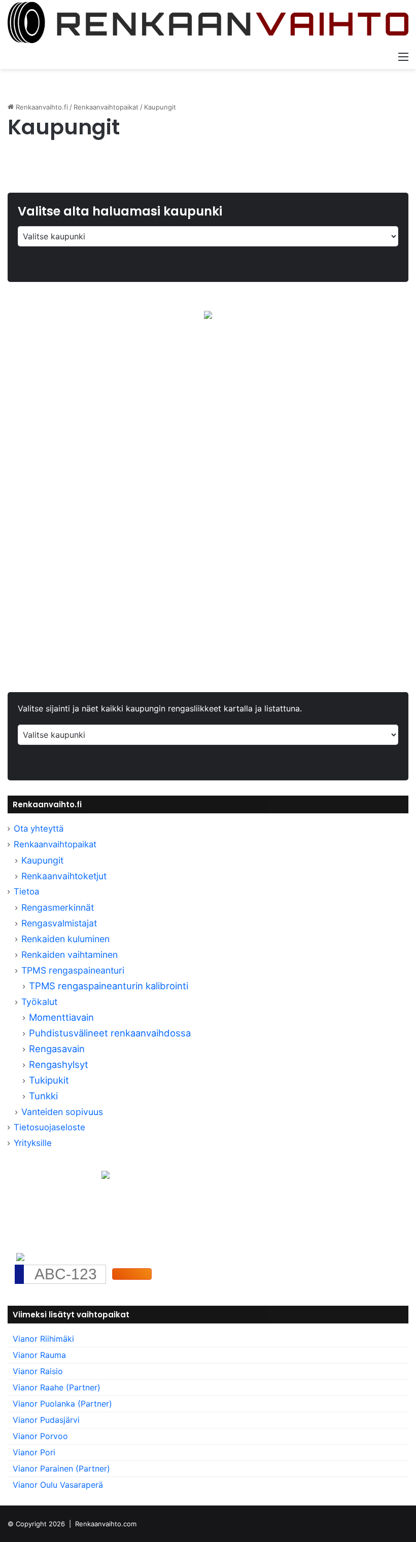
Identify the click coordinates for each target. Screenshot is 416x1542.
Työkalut (39, 1001)
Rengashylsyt (58, 1064)
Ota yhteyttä (38, 828)
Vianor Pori (34, 1452)
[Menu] (403, 56)
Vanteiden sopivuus (62, 1111)
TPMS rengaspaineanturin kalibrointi (110, 985)
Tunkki (43, 1095)
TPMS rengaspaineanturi (72, 970)
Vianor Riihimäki (43, 1339)
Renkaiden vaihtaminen (69, 954)
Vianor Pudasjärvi (46, 1420)
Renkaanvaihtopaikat (106, 107)
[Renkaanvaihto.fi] (208, 23)
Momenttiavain (61, 1017)
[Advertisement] (208, 439)
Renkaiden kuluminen (65, 939)
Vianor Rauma (39, 1355)
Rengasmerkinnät (57, 907)
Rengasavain (57, 1048)
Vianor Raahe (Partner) (56, 1387)
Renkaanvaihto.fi (41, 107)
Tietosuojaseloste (49, 1127)
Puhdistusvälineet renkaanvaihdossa (110, 1032)
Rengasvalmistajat (59, 923)
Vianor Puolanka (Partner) (62, 1403)
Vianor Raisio (38, 1371)
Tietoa (26, 891)
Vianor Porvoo (40, 1436)
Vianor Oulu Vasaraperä (58, 1485)
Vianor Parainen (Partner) (61, 1468)
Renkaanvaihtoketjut (64, 876)
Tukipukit (49, 1080)
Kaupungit (42, 860)
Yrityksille (33, 1143)
